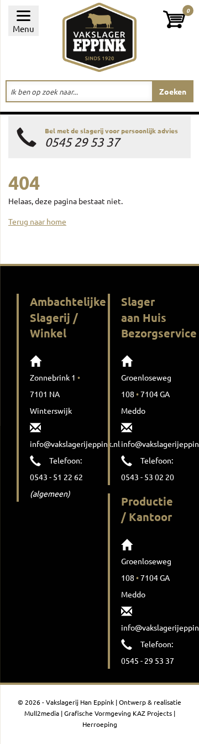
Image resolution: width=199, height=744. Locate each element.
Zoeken (172, 91)
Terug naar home (37, 221)
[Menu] (23, 21)
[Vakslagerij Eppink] (99, 36)
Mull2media (41, 713)
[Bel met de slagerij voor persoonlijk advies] (99, 137)
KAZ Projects (152, 713)
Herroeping (99, 724)
